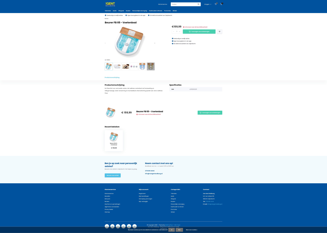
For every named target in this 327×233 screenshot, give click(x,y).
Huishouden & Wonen (155, 11)
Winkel (175, 11)
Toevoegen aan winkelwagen (200, 31)
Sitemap (107, 212)
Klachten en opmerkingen (112, 204)
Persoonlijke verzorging (139, 11)
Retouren (107, 199)
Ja (171, 230)
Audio (114, 11)
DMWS (167, 225)
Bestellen (107, 196)
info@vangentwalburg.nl (153, 174)
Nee (179, 230)
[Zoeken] (198, 4)
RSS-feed (177, 225)
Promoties (167, 11)
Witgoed (121, 11)
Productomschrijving (112, 77)
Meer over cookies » (191, 230)
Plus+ (171, 225)
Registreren (142, 193)
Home (106, 18)
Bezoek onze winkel (113, 175)
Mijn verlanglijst (143, 201)
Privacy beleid (109, 209)
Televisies (108, 11)
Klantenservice (162, 4)
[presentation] (105, 43)
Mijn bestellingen (144, 196)
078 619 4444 (149, 171)
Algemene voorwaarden (112, 207)
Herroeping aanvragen (145, 199)
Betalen (107, 201)
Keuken (128, 11)
